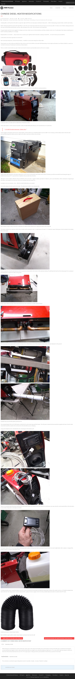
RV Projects (17, 1)
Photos (64, 7)
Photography (46, 1)
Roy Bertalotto (6, 18)
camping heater (5, 20)
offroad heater (26, 20)
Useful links (71, 7)
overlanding (32, 20)
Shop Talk (3, 4)
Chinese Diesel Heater (13, 20)
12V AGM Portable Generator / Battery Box (15, 129)
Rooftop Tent (42, 20)
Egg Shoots (24, 1)
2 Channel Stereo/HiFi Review (7, 1)
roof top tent (37, 20)
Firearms (60, 1)
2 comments (22, 18)
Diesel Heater (20, 20)
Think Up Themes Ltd (34, 677)
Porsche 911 (38, 1)
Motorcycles (31, 1)
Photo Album (53, 1)
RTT (46, 20)
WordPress (46, 677)
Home (51, 7)
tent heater (50, 20)
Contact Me (57, 7)
